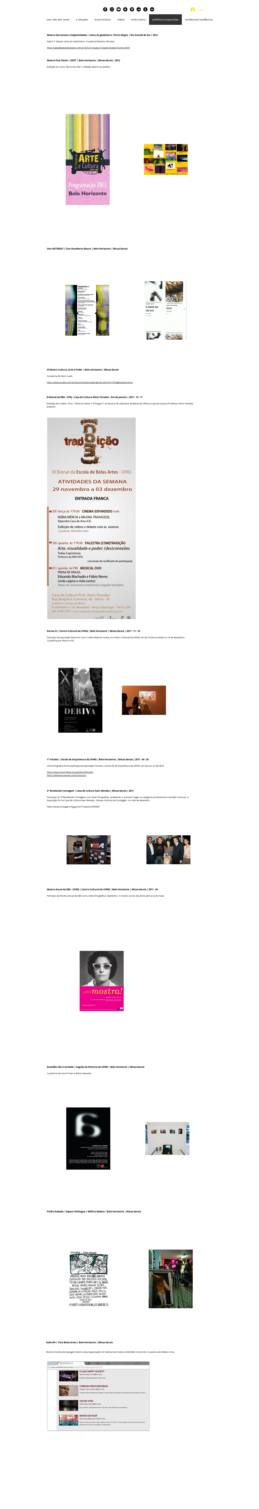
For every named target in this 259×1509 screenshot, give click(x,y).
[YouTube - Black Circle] (118, 9)
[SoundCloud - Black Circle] (139, 9)
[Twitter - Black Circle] (125, 9)
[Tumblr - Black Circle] (145, 9)
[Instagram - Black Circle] (112, 9)
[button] (91, 518)
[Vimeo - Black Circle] (132, 9)
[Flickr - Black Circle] (152, 9)
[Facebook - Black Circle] (105, 9)
